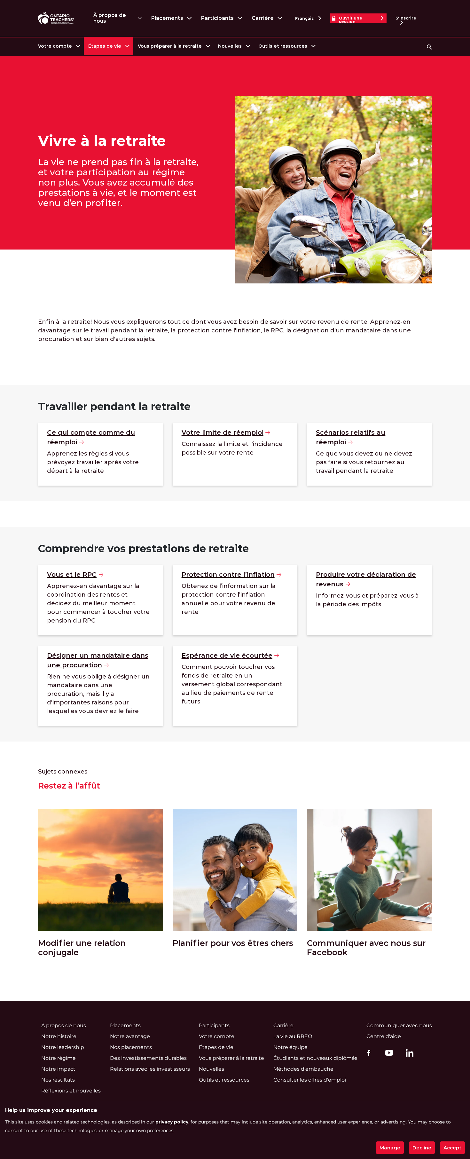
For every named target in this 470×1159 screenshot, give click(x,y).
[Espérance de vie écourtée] (235, 686)
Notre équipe (290, 1047)
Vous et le (72, 574)
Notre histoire (58, 1036)
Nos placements (131, 1047)
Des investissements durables (148, 1058)
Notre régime (58, 1058)
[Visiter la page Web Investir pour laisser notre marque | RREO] (56, 18)
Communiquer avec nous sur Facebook (366, 948)
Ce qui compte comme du (91, 437)
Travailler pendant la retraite (114, 406)
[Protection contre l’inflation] (235, 600)
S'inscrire (406, 18)
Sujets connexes (62, 771)
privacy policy (171, 1122)
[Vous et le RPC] (100, 600)
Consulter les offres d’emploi (309, 1080)
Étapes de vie (104, 46)
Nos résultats (58, 1080)
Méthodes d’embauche (303, 1069)
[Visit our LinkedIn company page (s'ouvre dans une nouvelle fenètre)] (408, 1053)
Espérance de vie (227, 655)
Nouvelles (230, 46)
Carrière (263, 18)
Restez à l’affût (69, 785)
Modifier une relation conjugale (82, 948)
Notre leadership (62, 1047)
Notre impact (58, 1069)
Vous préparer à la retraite (170, 46)
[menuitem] (59, 46)
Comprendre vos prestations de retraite (143, 548)
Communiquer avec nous (399, 1025)
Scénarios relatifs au (350, 437)
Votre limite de (222, 432)
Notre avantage (130, 1036)
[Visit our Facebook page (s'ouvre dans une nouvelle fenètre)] (367, 1052)
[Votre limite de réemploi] (235, 454)
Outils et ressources (282, 46)
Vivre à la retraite (102, 140)
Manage (390, 1148)
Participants (217, 18)
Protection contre (228, 574)
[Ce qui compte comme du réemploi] (100, 454)
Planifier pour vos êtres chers (233, 943)
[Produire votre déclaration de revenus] (369, 600)
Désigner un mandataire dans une (97, 660)
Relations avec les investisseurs (150, 1069)
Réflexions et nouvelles (71, 1091)
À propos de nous (109, 18)
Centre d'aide (383, 1036)
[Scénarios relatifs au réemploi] (369, 454)
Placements (167, 18)
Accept (452, 1148)
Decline (421, 1148)
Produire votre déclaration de (366, 579)
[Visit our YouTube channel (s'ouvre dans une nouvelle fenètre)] (387, 1052)
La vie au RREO (292, 1036)
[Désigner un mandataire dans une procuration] (100, 686)
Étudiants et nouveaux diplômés (315, 1058)
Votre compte (55, 46)
